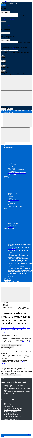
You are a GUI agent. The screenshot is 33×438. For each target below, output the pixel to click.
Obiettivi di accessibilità (11, 411)
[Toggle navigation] (15, 134)
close (2, 142)
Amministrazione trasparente (12, 416)
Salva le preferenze (15, 375)
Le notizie (7, 305)
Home (6, 302)
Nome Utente (22, 14)
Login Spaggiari (17, 48)
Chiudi (3, 60)
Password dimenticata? (7, 19)
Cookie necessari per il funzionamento (12, 368)
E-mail (20, 42)
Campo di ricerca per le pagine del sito (12, 284)
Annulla (3, 109)
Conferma (9, 109)
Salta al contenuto (6, 1)
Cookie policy (8, 403)
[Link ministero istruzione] (9, 3)
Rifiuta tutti (15, 345)
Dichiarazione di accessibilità (12, 410)
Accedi (3, 5)
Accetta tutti (7, 347)
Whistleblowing (9, 413)
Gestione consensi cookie (11, 414)
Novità (6, 304)
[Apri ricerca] (17, 120)
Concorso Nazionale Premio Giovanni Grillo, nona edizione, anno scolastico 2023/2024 (15, 328)
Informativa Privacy (10, 406)
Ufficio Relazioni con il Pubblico (13, 408)
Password (21, 16)
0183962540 (10, 387)
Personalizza (4, 345)
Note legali (7, 405)
